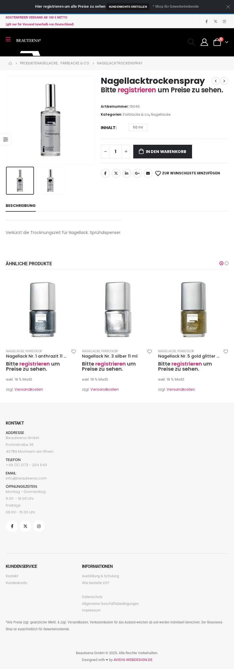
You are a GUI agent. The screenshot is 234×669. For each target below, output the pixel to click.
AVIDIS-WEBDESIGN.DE (133, 660)
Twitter (116, 173)
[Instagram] (224, 21)
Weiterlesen (67, 283)
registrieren (138, 90)
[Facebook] (206, 21)
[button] (13, 120)
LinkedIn (126, 173)
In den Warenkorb (166, 151)
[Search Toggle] (191, 42)
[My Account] (204, 42)
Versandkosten (29, 389)
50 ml (138, 127)
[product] (41, 309)
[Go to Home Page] (10, 63)
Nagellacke (160, 114)
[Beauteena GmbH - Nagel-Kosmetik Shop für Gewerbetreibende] (29, 46)
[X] (215, 21)
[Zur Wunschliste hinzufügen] (73, 351)
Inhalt (108, 127)
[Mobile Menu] (10, 39)
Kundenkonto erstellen (128, 6)
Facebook (105, 173)
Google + (137, 173)
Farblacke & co (136, 114)
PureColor (33, 351)
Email (148, 173)
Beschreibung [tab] (21, 205)
